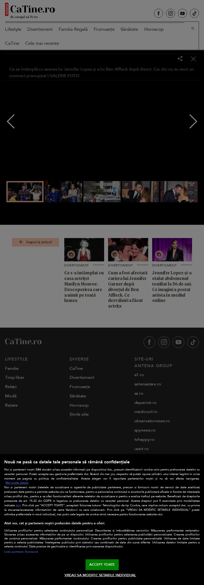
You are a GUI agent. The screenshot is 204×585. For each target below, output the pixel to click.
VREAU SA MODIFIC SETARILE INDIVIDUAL (100, 575)
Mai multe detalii (17, 483)
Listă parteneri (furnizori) (21, 552)
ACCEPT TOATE (102, 564)
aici (18, 505)
